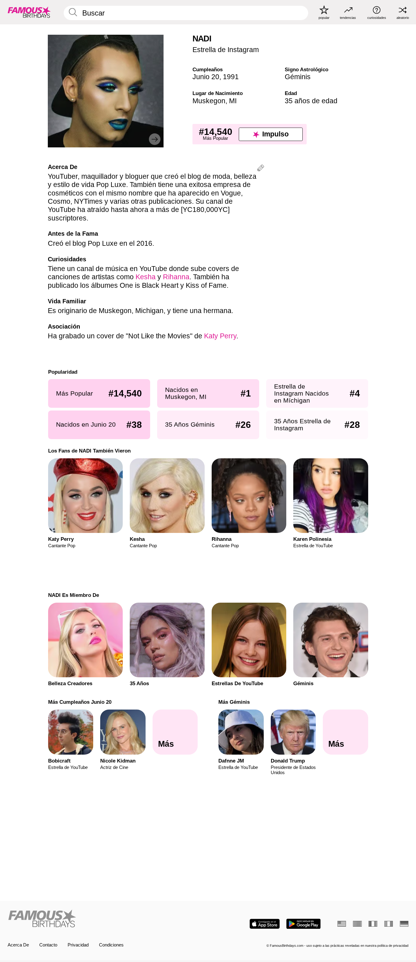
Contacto (48, 945)
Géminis (298, 77)
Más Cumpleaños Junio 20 (79, 702)
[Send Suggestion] (260, 169)
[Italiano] (388, 924)
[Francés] (372, 924)
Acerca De (18, 945)
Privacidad (78, 945)
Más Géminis (234, 702)
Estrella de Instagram (225, 50)
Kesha (146, 277)
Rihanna (176, 277)
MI (233, 101)
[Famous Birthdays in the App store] (265, 924)
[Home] (106, 919)
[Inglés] (341, 924)
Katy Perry (220, 336)
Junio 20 (205, 77)
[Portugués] (357, 924)
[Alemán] (404, 924)
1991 (231, 77)
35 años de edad (311, 101)
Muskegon (208, 101)
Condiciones (111, 945)
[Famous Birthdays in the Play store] (303, 924)
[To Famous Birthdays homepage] (29, 12)
